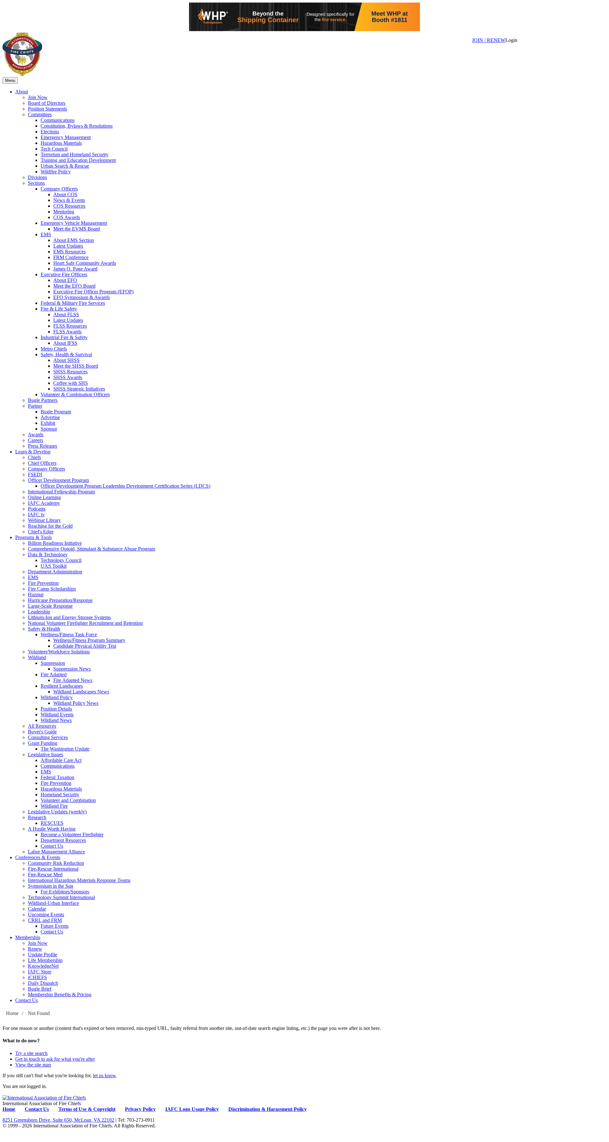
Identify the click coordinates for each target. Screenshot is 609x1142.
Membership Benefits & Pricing (59, 994)
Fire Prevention (43, 583)
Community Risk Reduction (56, 863)
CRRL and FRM (45, 920)
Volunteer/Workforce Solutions (59, 651)
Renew (35, 949)
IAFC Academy (44, 503)
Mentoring (63, 211)
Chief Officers (42, 463)
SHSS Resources (70, 371)
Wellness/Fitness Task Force (69, 634)
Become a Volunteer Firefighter (72, 834)
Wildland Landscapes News (81, 691)
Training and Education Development (78, 160)
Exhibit (48, 423)
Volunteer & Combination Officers (75, 394)
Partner (35, 406)
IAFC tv (36, 514)
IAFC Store (39, 971)
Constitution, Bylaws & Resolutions (77, 126)
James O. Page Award (75, 268)
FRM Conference (70, 257)
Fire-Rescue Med (45, 874)
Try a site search (31, 1053)
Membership (27, 937)
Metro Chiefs (54, 348)
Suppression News (72, 668)
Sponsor (49, 428)
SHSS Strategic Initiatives (79, 388)
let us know (104, 1075)
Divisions (37, 177)
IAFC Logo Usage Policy (192, 1109)
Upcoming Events (46, 914)
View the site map (33, 1064)
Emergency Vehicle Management (74, 223)
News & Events (69, 200)
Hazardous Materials (61, 143)
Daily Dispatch (43, 983)
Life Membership (45, 960)
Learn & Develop (32, 451)
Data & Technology (48, 554)
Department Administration (55, 571)
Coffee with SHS (70, 383)
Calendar (37, 909)
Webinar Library (44, 520)
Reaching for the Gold (50, 526)
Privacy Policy (140, 1109)
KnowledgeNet (43, 966)
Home (12, 1013)
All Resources (42, 726)
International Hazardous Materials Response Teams (79, 880)
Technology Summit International (61, 897)
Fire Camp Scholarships (52, 588)
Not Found (39, 1013)
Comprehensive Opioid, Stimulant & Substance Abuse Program (91, 548)
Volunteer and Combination (68, 800)
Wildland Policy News (75, 703)
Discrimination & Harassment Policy (267, 1109)
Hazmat (35, 594)
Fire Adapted (54, 674)
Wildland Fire (54, 806)
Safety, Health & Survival (66, 354)
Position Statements (47, 108)
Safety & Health (44, 628)
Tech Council (54, 148)
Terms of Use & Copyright (86, 1109)
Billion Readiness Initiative (55, 543)
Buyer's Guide (42, 731)
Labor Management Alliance (56, 851)
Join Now (38, 97)
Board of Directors (46, 103)
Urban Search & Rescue (65, 166)
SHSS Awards (67, 377)
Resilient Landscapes (62, 686)
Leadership (39, 611)
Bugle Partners (42, 400)
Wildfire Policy (56, 171)
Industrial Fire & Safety (64, 337)
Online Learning (44, 497)
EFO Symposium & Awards (81, 297)
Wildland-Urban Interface (53, 903)
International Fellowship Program (61, 491)
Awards (35, 434)
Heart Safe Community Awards (84, 263)
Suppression (53, 663)
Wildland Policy (57, 697)
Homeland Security (60, 794)
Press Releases (42, 446)
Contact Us (52, 846)
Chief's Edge (41, 531)
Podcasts (36, 508)
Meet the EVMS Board (76, 228)
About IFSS (65, 343)
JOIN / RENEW (488, 40)
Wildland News (56, 720)
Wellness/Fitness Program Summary (89, 640)
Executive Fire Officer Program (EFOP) (93, 291)
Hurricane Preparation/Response (60, 600)
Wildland (37, 657)
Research (37, 817)
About (21, 91)
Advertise (50, 417)
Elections (50, 131)
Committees (40, 114)
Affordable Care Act (61, 760)
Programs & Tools (33, 537)
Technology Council (61, 560)
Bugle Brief (39, 989)
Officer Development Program (58, 480)
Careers (35, 440)
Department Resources (63, 840)
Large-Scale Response (50, 606)
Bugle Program (56, 411)
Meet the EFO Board (74, 286)
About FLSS (66, 314)
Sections (36, 183)
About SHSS (66, 360)
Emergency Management (66, 137)
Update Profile (42, 954)
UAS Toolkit (54, 566)
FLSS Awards (67, 331)
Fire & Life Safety (59, 308)
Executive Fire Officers (64, 274)
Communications (58, 120)
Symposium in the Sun (50, 886)
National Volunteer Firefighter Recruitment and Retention (85, 623)
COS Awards (66, 217)
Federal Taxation (57, 777)
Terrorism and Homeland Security (74, 154)
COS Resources (69, 206)
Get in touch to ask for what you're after (55, 1059)
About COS (65, 194)
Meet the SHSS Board (75, 366)
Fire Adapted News (72, 680)
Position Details (56, 708)
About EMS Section (73, 240)
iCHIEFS (37, 977)
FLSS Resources (70, 326)
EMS (46, 234)
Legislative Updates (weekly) (57, 811)
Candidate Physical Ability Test (84, 646)
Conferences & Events (37, 857)
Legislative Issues (45, 754)
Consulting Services (48, 737)
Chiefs (34, 457)
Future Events (55, 926)
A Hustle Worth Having (51, 828)
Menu (10, 80)
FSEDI (35, 474)
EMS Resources (69, 251)
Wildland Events (57, 714)
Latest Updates (68, 246)
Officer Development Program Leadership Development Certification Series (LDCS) (125, 486)
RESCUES (52, 823)
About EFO (65, 280)
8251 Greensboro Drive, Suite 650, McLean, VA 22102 (58, 1120)
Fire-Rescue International (53, 869)
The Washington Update (65, 748)
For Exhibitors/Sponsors (65, 891)
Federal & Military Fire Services (73, 303)
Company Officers (59, 188)
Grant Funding (42, 743)
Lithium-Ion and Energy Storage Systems (69, 617)
